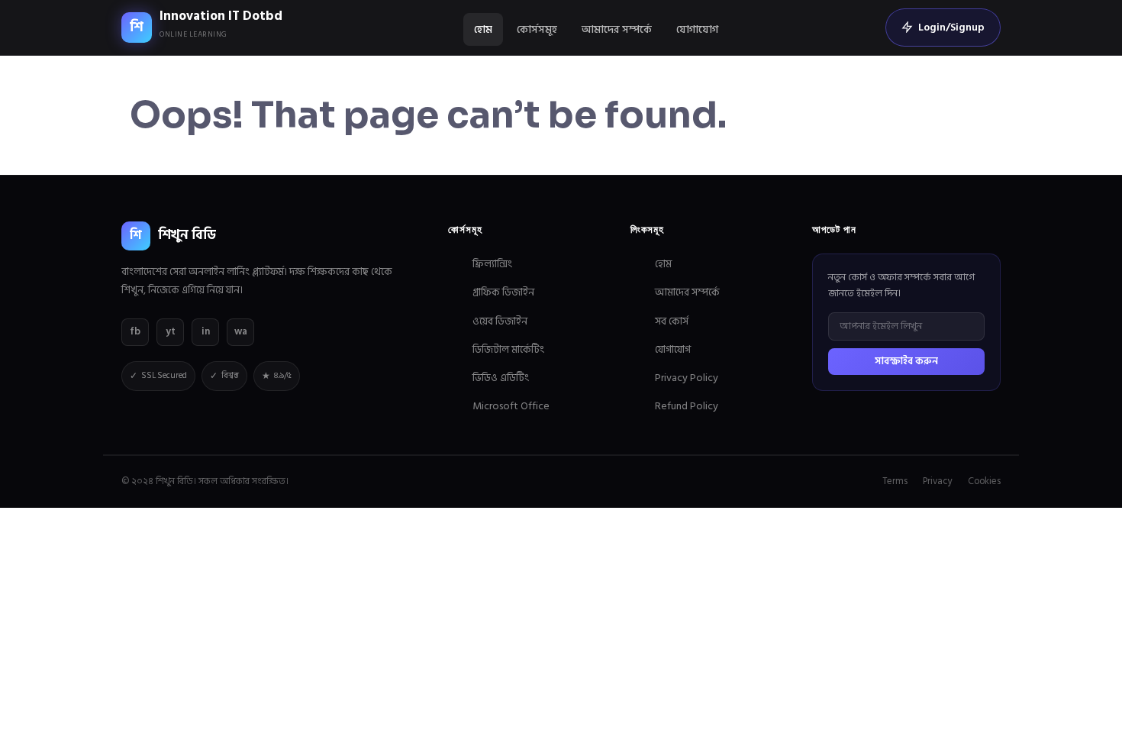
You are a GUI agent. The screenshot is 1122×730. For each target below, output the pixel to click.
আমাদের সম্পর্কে (617, 29)
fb (135, 331)
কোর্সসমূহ (537, 29)
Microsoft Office (511, 406)
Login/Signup (951, 27)
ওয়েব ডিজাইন (499, 321)
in (206, 331)
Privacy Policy (686, 377)
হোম (483, 29)
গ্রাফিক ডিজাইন (503, 292)
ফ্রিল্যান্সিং (492, 264)
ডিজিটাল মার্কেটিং (508, 349)
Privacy (938, 481)
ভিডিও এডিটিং (500, 377)
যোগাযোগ (697, 29)
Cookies (984, 481)
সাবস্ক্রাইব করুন (906, 361)
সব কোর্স (671, 321)
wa (240, 331)
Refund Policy (686, 406)
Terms (895, 481)
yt (171, 331)
